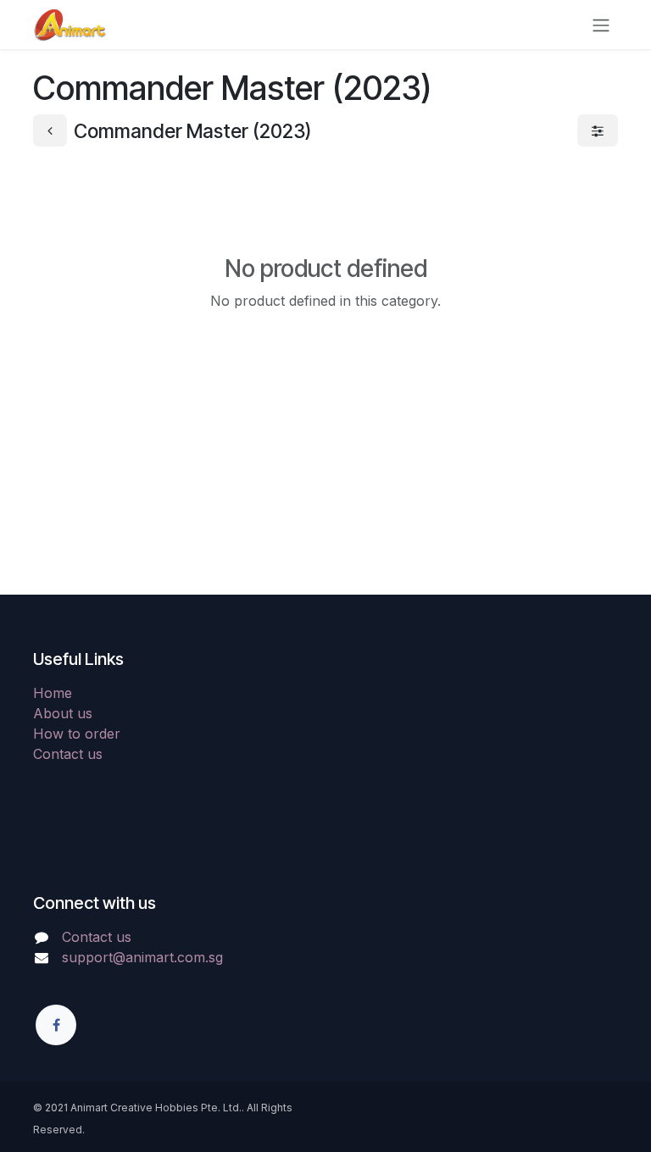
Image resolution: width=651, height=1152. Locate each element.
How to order (76, 733)
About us (62, 713)
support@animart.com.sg (142, 957)
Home (52, 692)
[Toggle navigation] (601, 24)
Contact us (68, 753)
